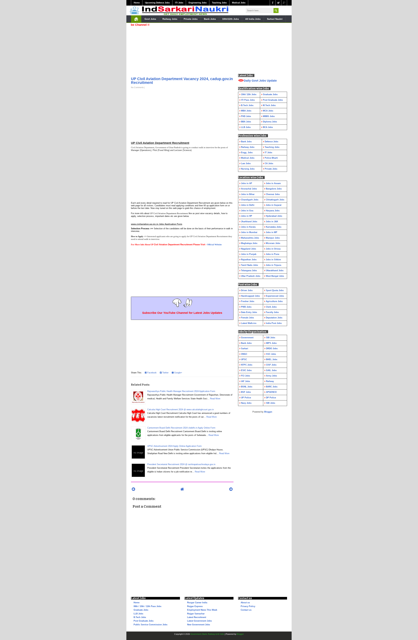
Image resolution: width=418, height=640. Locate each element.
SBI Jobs (270, 337)
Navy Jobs (246, 403)
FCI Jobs (245, 376)
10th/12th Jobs (230, 19)
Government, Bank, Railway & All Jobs (207, 634)
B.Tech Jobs (140, 617)
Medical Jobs (238, 2)
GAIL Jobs (271, 370)
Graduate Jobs (141, 610)
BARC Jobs (271, 386)
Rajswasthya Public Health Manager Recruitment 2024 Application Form (181, 391)
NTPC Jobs (246, 365)
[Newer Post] (133, 489)
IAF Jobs (245, 381)
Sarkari (244, 348)
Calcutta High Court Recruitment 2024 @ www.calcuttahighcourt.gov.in (180, 409)
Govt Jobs (150, 19)
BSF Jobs (246, 392)
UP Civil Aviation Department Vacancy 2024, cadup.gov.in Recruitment (182, 81)
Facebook (152, 372)
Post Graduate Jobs (143, 621)
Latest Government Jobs (199, 621)
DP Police (271, 397)
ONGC (244, 354)
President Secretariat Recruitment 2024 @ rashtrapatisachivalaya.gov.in (181, 464)
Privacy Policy (248, 606)
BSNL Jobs (246, 386)
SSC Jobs (271, 354)
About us (245, 602)
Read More (215, 398)
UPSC (244, 359)
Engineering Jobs (198, 2)
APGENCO (271, 392)
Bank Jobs (210, 19)
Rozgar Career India (197, 602)
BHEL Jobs (271, 359)
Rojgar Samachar (196, 613)
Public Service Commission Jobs (150, 624)
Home (137, 2)
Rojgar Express (195, 606)
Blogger (268, 412)
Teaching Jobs (219, 2)
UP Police (246, 397)
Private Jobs (191, 19)
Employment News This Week (202, 610)
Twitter (165, 372)
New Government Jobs (198, 624)
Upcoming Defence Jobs (157, 2)
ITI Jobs (179, 2)
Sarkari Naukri (274, 19)
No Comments (137, 87)
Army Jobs (271, 376)
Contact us (246, 610)
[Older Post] (231, 489)
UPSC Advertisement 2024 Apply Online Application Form (174, 446)
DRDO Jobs (272, 348)
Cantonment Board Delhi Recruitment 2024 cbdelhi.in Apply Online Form (181, 428)
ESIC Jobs (246, 370)
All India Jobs (253, 19)
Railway (270, 381)
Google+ (178, 372)
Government (247, 337)
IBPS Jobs (271, 343)
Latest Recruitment (196, 617)
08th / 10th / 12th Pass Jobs (147, 606)
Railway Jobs (169, 19)
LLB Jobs (138, 613)
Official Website (214, 244)
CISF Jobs (271, 365)
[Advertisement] (182, 50)
